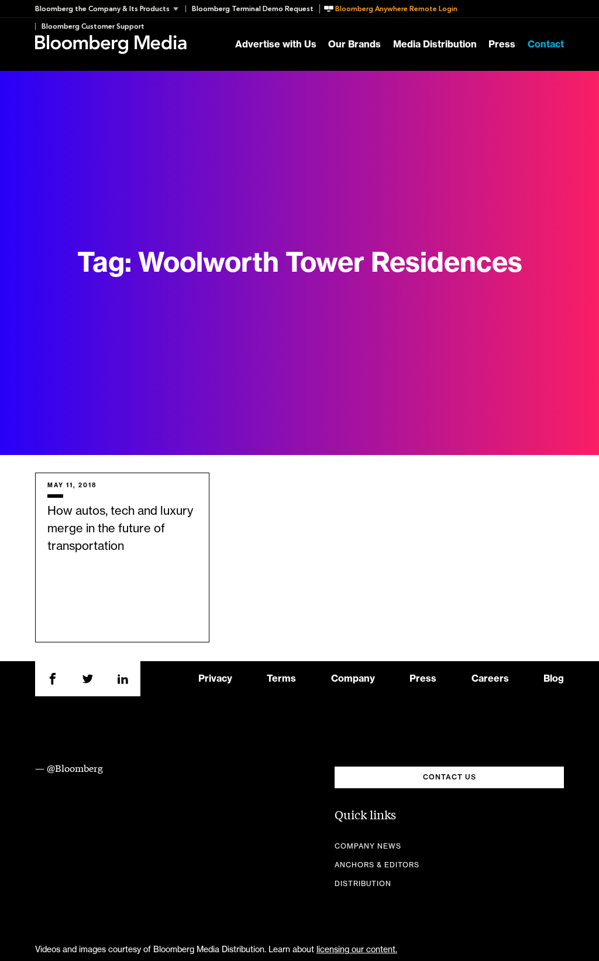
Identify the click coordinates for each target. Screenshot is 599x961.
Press (501, 44)
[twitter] (87, 678)
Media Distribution (435, 44)
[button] (110, 8)
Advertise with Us (275, 44)
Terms (281, 678)
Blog (553, 678)
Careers (490, 678)
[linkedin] (122, 678)
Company (353, 678)
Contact (546, 44)
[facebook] (52, 678)
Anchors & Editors (377, 864)
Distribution (363, 883)
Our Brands (354, 44)
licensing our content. (356, 950)
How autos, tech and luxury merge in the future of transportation (120, 528)
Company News (368, 846)
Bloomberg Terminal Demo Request (253, 8)
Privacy (215, 678)
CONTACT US (449, 777)
